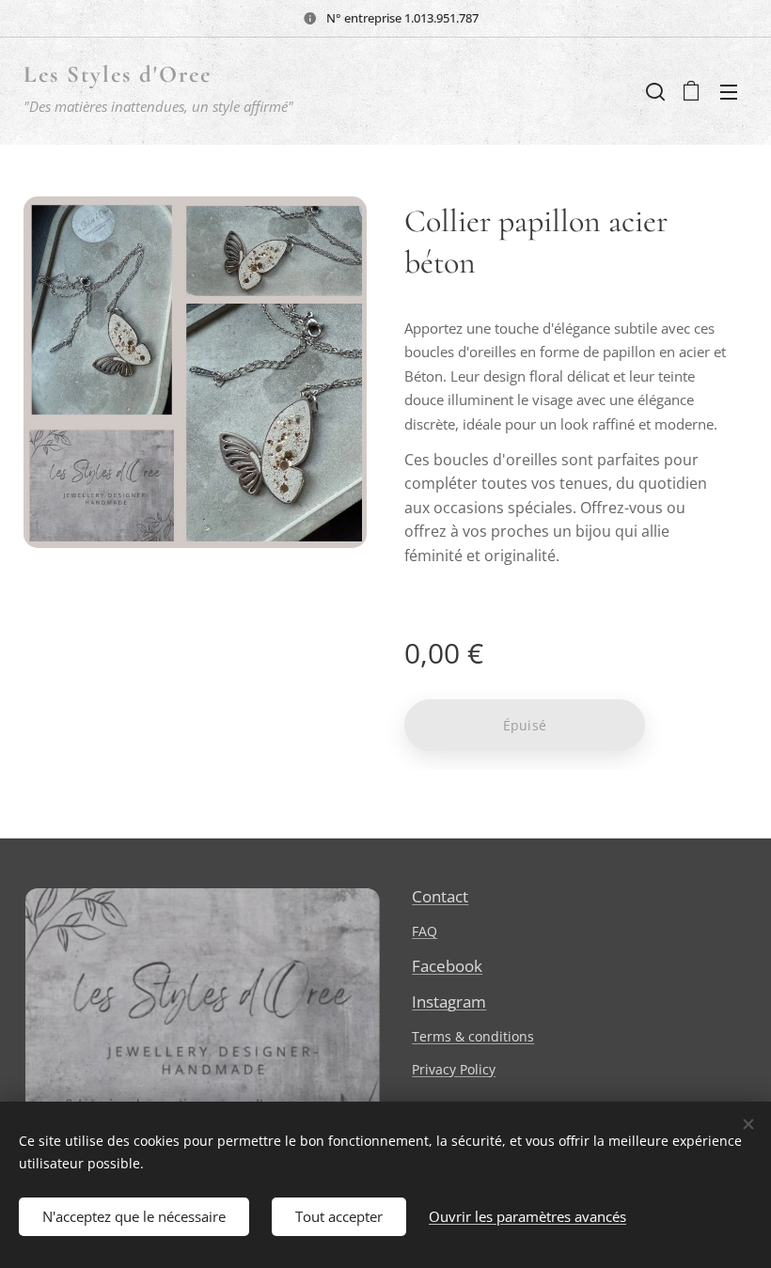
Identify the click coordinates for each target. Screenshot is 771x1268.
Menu (728, 91)
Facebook (447, 966)
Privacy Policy (454, 1069)
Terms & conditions (473, 1036)
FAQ (424, 931)
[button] (653, 91)
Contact (440, 896)
